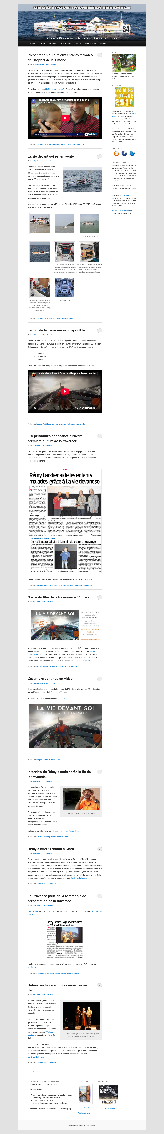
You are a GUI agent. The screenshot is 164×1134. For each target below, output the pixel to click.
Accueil (33, 43)
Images (78, 43)
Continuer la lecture (83, 660)
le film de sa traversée (55, 89)
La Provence (33, 911)
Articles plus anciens (36, 1072)
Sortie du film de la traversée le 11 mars (58, 597)
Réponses (52, 884)
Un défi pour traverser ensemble (82, 8)
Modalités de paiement (120, 211)
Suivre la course (66, 43)
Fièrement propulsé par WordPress (82, 1125)
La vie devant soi (85, 1108)
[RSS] (116, 156)
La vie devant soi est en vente (51, 156)
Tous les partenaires (85, 1113)
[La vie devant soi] (85, 1094)
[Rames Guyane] (124, 106)
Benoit (53, 64)
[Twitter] (132, 156)
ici (65, 698)
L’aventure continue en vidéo (50, 678)
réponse (72, 666)
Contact (103, 43)
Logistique (51, 318)
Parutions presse (59, 144)
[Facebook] (124, 156)
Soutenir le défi (90, 43)
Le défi (42, 43)
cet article (88, 579)
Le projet (52, 43)
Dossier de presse (108, 1109)
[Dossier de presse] (108, 1094)
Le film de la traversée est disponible (56, 330)
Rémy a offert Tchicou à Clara (51, 848)
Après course (41, 144)
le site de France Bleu (70, 830)
